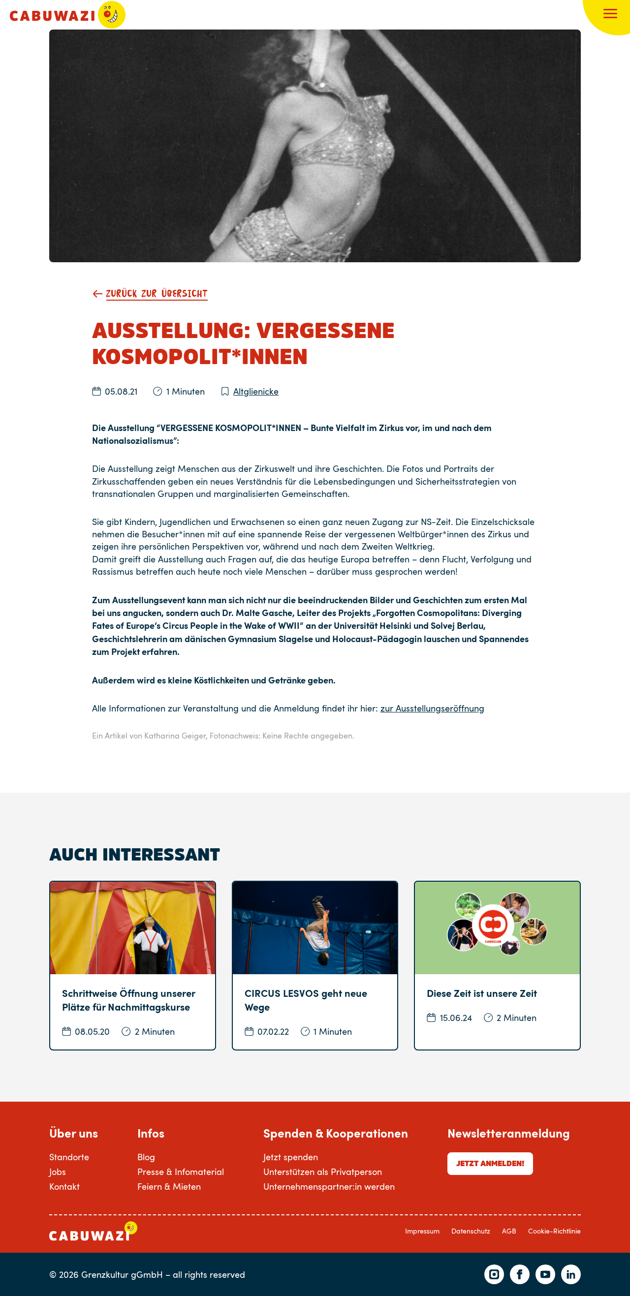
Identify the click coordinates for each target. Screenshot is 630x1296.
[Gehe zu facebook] (520, 1274)
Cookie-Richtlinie (554, 1230)
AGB (509, 1230)
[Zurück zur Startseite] (68, 15)
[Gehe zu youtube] (545, 1274)
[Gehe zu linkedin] (571, 1274)
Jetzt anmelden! (490, 1163)
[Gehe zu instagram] (494, 1274)
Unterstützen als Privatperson (322, 1171)
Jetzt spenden (290, 1157)
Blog (146, 1157)
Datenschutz (470, 1230)
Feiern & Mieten (169, 1186)
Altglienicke (256, 391)
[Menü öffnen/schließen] (610, 15)
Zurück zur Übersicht (157, 294)
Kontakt (64, 1186)
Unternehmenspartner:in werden (329, 1186)
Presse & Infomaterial (180, 1171)
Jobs (57, 1171)
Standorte (69, 1157)
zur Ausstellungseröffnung (432, 708)
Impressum (422, 1230)
